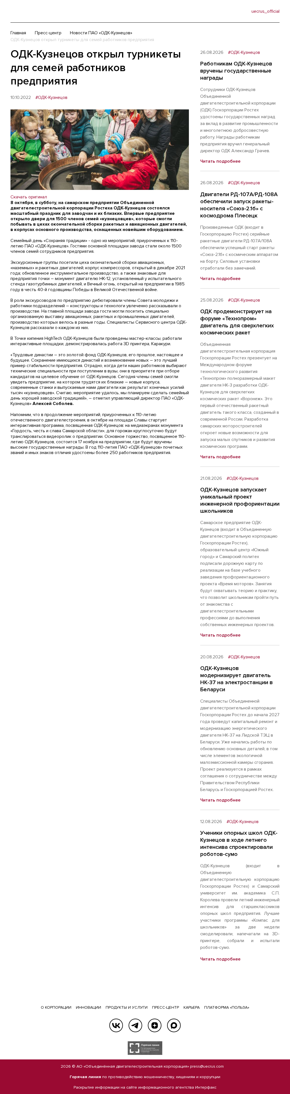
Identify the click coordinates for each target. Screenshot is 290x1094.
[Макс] (174, 1025)
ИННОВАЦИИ (88, 1007)
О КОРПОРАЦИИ (56, 1007)
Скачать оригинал (28, 197)
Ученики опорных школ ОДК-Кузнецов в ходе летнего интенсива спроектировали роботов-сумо (239, 844)
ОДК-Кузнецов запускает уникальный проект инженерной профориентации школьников (240, 500)
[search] (235, 11)
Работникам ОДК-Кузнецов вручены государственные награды (236, 70)
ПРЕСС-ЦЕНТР (165, 1007)
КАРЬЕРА (192, 1007)
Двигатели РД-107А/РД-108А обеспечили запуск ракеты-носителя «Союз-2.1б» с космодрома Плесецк (239, 205)
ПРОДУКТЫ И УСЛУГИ (127, 1007)
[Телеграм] (135, 1025)
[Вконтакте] (116, 1025)
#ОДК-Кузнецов (51, 97)
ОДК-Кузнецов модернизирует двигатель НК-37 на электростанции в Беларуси (236, 679)
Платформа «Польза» (226, 1007)
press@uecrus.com (207, 1066)
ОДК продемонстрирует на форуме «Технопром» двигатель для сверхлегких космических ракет (237, 322)
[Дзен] (154, 1025)
